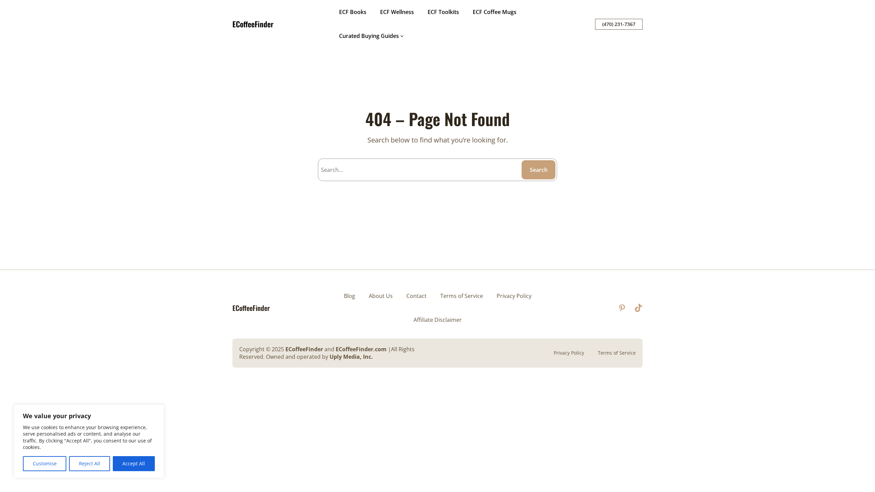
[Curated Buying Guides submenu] (402, 36)
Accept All (133, 463)
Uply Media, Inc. (351, 356)
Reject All (89, 463)
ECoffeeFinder (252, 23)
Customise (45, 463)
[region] (89, 441)
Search (539, 170)
